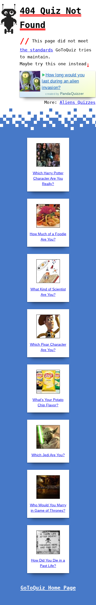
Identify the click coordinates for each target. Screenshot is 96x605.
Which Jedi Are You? (48, 455)
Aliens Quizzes (77, 102)
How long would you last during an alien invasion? (63, 81)
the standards (36, 49)
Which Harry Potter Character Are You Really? (48, 178)
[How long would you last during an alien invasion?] (30, 81)
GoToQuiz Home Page (48, 588)
